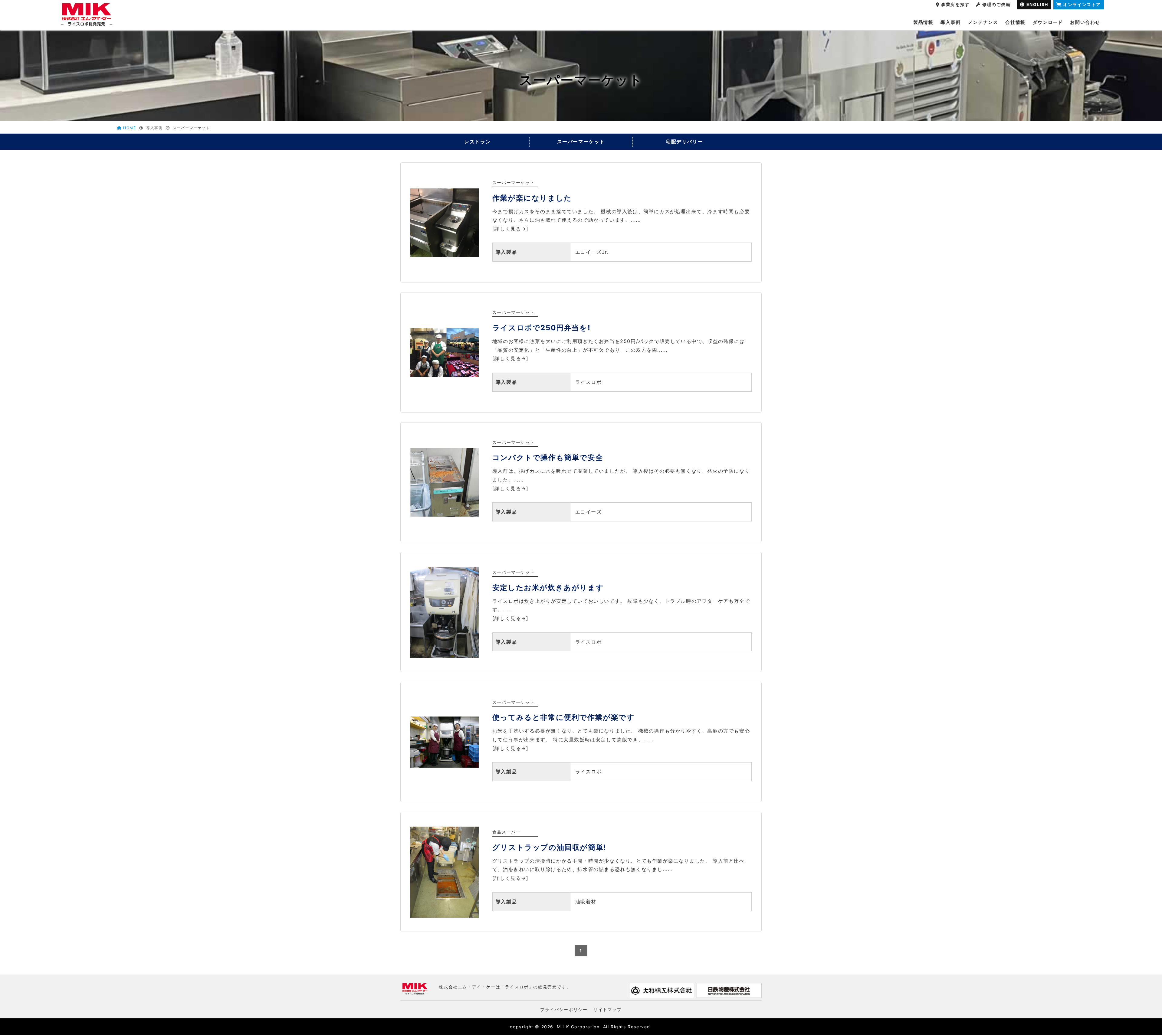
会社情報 (1015, 22)
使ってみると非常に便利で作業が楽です (563, 717)
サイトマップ (607, 1009)
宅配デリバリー (684, 142)
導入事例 (950, 22)
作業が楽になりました (532, 198)
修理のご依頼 (996, 4)
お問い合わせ (1085, 22)
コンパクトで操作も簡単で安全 (547, 457)
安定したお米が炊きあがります (548, 587)
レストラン (477, 142)
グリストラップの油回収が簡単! (549, 847)
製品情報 (923, 22)
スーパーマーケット (581, 142)
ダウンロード (1048, 22)
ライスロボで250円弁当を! (541, 327)
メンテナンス (983, 22)
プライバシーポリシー (563, 1009)
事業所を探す (955, 4)
